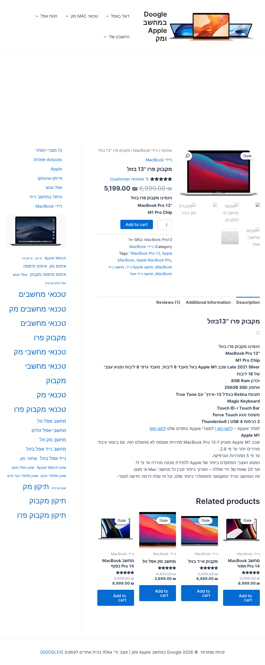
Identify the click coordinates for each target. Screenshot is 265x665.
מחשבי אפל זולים (49, 430)
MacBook (164, 267)
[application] (108, 16)
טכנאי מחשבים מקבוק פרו (43, 330)
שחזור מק (28, 458)
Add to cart (137, 224)
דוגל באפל (120, 16)
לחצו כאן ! (224, 428)
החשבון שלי (119, 36)
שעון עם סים (58, 488)
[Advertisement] (132, 92)
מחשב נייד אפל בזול (46, 449)
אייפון (38, 258)
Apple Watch (55, 258)
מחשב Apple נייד (139, 267)
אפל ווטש (20, 274)
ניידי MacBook (145, 150)
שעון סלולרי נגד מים (22, 475)
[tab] (248, 302)
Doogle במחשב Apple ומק (155, 26)
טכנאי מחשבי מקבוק (45, 373)
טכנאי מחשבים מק (37, 309)
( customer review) (129, 179)
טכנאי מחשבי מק (40, 351)
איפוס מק (57, 266)
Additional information (208, 302)
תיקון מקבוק (47, 500)
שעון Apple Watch (51, 467)
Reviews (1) (168, 302)
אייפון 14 (27, 258)
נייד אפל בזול (53, 458)
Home (166, 150)
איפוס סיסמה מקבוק (48, 274)
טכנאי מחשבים (42, 294)
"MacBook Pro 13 (145, 253)
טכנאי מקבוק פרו (40, 409)
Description (248, 302)
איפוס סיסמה (35, 266)
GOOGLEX (52, 652)
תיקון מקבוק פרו (41, 515)
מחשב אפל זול (51, 421)
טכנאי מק (51, 394)
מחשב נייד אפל (141, 273)
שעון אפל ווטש (23, 467)
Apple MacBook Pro (153, 260)
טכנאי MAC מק (84, 16)
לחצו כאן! (158, 428)
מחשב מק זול (53, 439)
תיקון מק (36, 486)
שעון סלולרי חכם (53, 475)
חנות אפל (49, 16)
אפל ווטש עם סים (55, 283)
